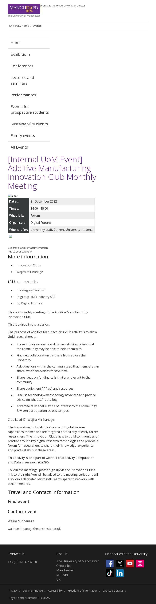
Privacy (13, 590)
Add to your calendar (20, 251)
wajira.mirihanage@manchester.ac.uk (34, 529)
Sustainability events (29, 123)
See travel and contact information (28, 247)
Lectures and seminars (22, 80)
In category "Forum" (31, 290)
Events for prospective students (30, 109)
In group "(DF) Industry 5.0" (36, 297)
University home (19, 25)
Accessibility (55, 590)
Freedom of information (83, 590)
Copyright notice (33, 590)
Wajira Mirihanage (30, 272)
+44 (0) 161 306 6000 (22, 562)
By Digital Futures (29, 303)
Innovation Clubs (29, 265)
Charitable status (113, 590)
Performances (23, 94)
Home (16, 42)
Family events (23, 135)
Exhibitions (21, 54)
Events (62, 5)
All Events (19, 147)
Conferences (22, 65)
